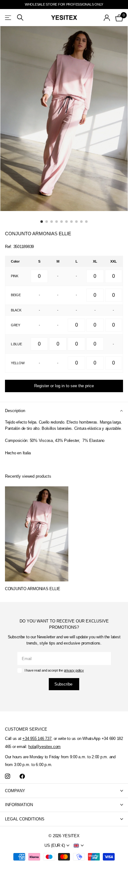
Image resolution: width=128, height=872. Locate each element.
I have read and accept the (54, 670)
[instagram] (7, 776)
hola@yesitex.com (44, 746)
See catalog (8, 17)
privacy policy (74, 670)
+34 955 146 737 (36, 738)
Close (64, 791)
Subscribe (64, 684)
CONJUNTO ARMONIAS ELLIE (32, 588)
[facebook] (22, 776)
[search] (20, 18)
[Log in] (107, 17)
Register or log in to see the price (64, 385)
